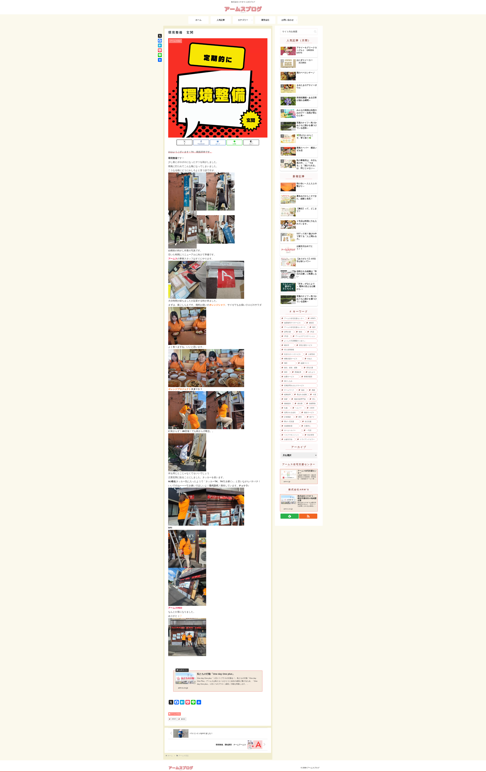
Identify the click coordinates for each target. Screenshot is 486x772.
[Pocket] (159, 50)
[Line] (159, 55)
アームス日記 (175, 714)
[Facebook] (159, 40)
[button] (251, 142)
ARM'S (173, 719)
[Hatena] (159, 45)
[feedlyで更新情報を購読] (289, 516)
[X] (159, 35)
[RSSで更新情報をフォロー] (308, 516)
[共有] (159, 60)
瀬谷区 (183, 719)
